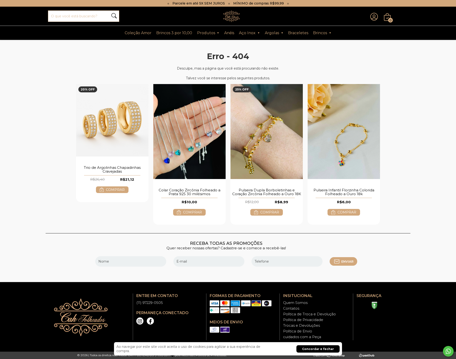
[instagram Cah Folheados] (139, 321)
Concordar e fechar (318, 349)
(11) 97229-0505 (149, 302)
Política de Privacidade (303, 319)
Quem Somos (295, 302)
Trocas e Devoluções (301, 325)
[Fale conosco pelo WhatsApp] (448, 351)
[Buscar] (114, 16)
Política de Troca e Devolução (309, 314)
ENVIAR (347, 261)
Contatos (291, 308)
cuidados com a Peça (302, 337)
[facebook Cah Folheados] (150, 321)
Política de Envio (297, 331)
